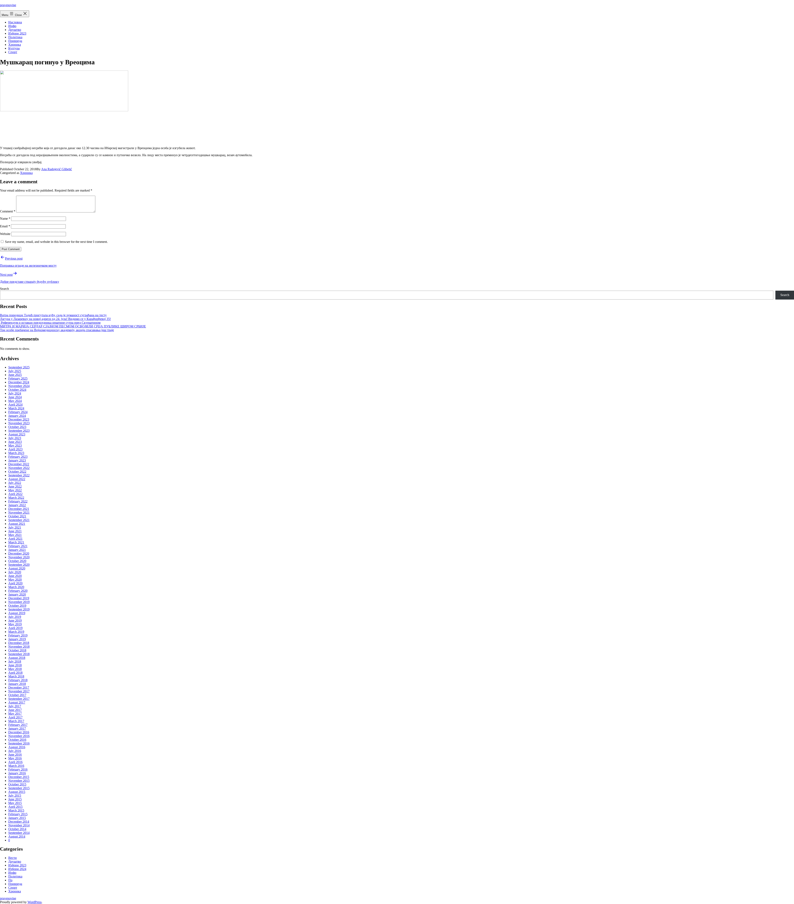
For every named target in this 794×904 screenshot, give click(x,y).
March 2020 (16, 587)
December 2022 (18, 464)
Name (5, 218)
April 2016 (15, 762)
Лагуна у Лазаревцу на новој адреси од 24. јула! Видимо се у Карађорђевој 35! (55, 319)
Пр (10, 880)
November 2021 (19, 512)
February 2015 (18, 814)
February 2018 (18, 680)
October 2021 (17, 516)
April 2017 (15, 717)
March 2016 (16, 765)
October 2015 (17, 784)
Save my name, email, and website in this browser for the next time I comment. (56, 241)
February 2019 (18, 635)
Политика (15, 37)
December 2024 (18, 382)
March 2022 (16, 497)
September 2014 (19, 832)
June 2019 (15, 620)
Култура (14, 48)
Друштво (14, 29)
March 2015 (16, 810)
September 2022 (19, 475)
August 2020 (16, 568)
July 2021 (14, 527)
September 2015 (19, 788)
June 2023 (15, 442)
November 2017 (19, 691)
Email (5, 226)
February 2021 (18, 546)
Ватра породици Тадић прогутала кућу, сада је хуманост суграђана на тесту (53, 315)
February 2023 (18, 456)
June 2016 (15, 754)
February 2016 (18, 769)
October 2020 (17, 561)
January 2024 (17, 415)
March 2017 (16, 721)
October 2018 (17, 650)
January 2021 (17, 550)
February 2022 (18, 501)
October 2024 (17, 389)
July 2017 (14, 706)
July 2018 (14, 661)
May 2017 (15, 713)
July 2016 (14, 751)
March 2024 (16, 408)
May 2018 (15, 669)
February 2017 (18, 725)
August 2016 (16, 747)
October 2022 (17, 471)
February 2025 (18, 378)
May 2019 (15, 624)
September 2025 (19, 367)
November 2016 (19, 736)
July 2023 (14, 438)
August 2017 (16, 702)
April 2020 (15, 583)
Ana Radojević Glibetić (56, 169)
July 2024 (14, 393)
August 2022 (16, 479)
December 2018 (18, 643)
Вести (12, 858)
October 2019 (17, 605)
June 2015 (15, 799)
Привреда (15, 41)
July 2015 (14, 795)
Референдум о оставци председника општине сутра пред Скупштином (50, 322)
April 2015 (15, 806)
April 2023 (15, 449)
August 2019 (16, 613)
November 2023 (19, 423)
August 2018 (16, 657)
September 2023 (19, 430)
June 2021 (15, 531)
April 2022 (15, 494)
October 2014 (17, 829)
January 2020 (17, 594)
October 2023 (17, 427)
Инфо (12, 26)
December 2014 (18, 821)
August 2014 (16, 836)
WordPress (35, 902)
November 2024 (19, 386)
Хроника (14, 44)
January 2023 (17, 460)
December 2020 (18, 553)
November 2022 (19, 468)
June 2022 (15, 486)
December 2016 (18, 732)
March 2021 (16, 542)
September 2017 (19, 698)
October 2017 (17, 695)
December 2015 (18, 777)
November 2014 (19, 825)
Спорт (12, 52)
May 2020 (15, 579)
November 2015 (19, 780)
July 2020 (14, 572)
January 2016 (17, 773)
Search (4, 288)
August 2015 (16, 792)
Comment (7, 211)
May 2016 (15, 758)
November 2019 (19, 602)
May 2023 (15, 445)
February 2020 (18, 590)
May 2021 (15, 535)
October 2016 (17, 739)
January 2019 (17, 639)
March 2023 (16, 453)
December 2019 (18, 598)
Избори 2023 (17, 33)
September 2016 (19, 743)
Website (5, 234)
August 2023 (16, 434)
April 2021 (15, 538)
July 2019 (14, 617)
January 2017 (17, 728)
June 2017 (15, 710)
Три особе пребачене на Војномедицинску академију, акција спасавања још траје (57, 330)
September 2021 (19, 520)
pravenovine (8, 5)
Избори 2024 (17, 869)
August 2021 (16, 523)
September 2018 (19, 654)
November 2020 (19, 557)
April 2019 (15, 628)
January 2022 (17, 505)
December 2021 (18, 509)
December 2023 (18, 419)
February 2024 (18, 412)
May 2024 (15, 401)
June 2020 (15, 576)
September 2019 (19, 609)
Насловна (15, 22)
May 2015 (15, 803)
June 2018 (15, 665)
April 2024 (15, 404)
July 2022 (14, 482)
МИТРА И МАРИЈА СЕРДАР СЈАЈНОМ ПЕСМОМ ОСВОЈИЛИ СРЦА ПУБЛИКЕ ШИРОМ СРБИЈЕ (73, 326)
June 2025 (15, 374)
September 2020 (19, 564)
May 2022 (15, 490)
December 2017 (18, 687)
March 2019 (16, 631)
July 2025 (14, 371)
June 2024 (15, 397)
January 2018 (17, 684)
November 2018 (19, 646)
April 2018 (15, 672)
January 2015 (17, 818)
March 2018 (16, 676)
